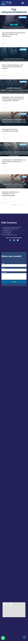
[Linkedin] (14, 240)
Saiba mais (4, 39)
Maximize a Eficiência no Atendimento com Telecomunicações (10, 193)
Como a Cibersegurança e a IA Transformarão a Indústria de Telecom (12, 66)
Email (2, 268)
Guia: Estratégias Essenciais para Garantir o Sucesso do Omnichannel (13, 34)
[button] (3, 638)
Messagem (4, 272)
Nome (2, 263)
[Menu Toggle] (23, 3)
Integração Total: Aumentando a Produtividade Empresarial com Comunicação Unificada (13, 98)
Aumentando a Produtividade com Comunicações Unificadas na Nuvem (14, 161)
